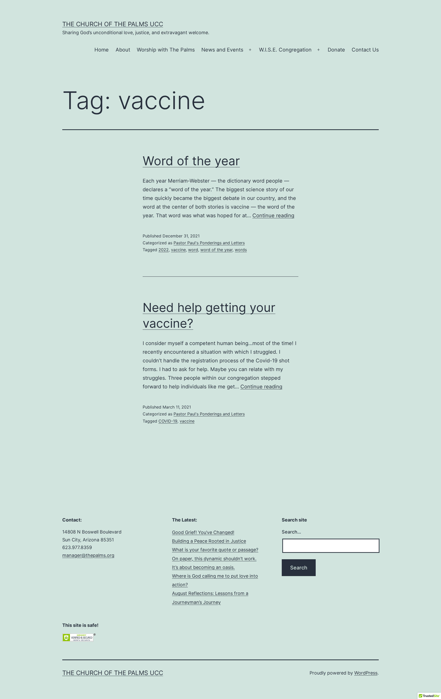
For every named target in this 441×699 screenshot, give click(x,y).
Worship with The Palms (166, 50)
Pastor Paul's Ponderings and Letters (209, 242)
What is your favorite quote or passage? (215, 549)
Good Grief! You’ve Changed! (203, 532)
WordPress (365, 673)
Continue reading (273, 215)
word (193, 249)
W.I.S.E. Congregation (285, 50)
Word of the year (191, 160)
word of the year (216, 249)
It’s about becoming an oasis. (203, 567)
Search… (291, 532)
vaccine (178, 249)
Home (101, 50)
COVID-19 (167, 421)
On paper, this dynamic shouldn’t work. (214, 558)
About (123, 50)
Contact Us (365, 50)
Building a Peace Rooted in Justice (209, 541)
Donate (336, 50)
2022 (163, 249)
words (241, 249)
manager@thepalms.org (88, 555)
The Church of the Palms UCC (112, 24)
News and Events (222, 50)
